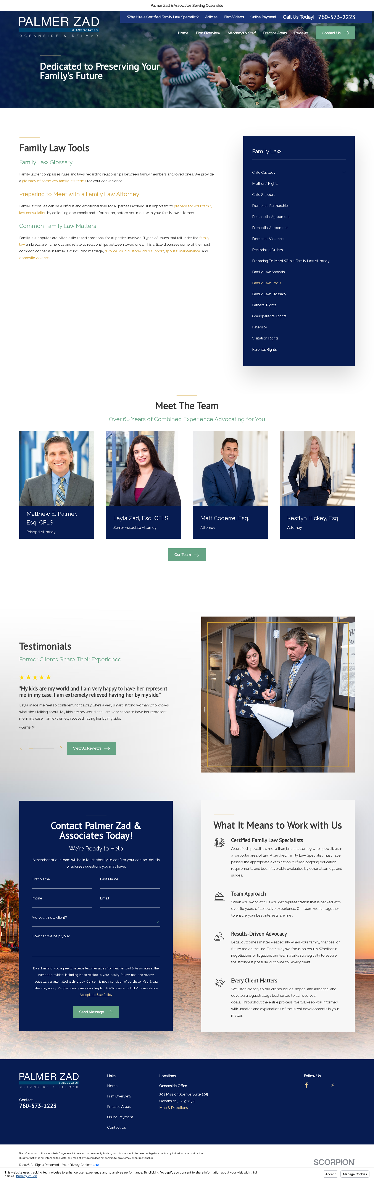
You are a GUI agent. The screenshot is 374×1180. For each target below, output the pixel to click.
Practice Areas (119, 1106)
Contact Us (116, 1127)
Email (104, 898)
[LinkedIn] (345, 1085)
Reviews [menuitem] (301, 33)
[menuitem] (296, 172)
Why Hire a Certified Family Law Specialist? (163, 17)
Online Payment (263, 17)
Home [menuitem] (183, 33)
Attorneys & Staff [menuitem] (241, 33)
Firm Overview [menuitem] (208, 33)
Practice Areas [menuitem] (275, 33)
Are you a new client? (49, 917)
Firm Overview (119, 1096)
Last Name (109, 879)
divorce (111, 251)
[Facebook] (306, 1085)
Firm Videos (234, 17)
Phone (37, 898)
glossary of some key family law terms (54, 181)
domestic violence (34, 258)
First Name (41, 879)
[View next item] (61, 748)
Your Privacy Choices (77, 1165)
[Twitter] (332, 1085)
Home (112, 1086)
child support (153, 251)
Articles (211, 17)
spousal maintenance (183, 251)
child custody (130, 251)
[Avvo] (319, 1085)
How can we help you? (51, 936)
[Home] (59, 27)
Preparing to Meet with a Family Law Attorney (79, 194)
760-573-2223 (336, 17)
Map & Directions (173, 1107)
